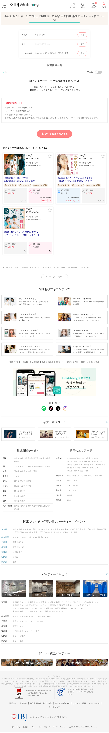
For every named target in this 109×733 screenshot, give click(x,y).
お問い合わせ (94, 703)
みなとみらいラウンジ (32, 616)
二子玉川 (97, 465)
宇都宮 (69, 495)
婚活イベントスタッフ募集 (67, 362)
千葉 (69, 481)
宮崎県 (40, 506)
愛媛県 (22, 501)
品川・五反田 (93, 461)
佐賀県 (22, 506)
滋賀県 (34, 466)
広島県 (22, 496)
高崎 (69, 500)
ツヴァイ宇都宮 (19, 636)
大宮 (69, 486)
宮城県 (22, 481)
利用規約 (23, 703)
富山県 (16, 491)
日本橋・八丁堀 (92, 468)
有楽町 (73, 458)
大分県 (34, 506)
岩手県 (16, 481)
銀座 (79, 458)
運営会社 (13, 703)
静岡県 (22, 471)
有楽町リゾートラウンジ (63, 602)
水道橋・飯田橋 (73, 471)
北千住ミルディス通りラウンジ (78, 605)
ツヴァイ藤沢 (46, 616)
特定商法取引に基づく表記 (41, 703)
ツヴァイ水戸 (34, 631)
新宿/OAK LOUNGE (57, 605)
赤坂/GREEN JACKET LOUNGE (72, 608)
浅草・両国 (84, 471)
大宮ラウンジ (18, 626)
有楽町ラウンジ (92, 602)
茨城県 (41, 458)
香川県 (16, 501)
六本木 (80, 461)
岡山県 (16, 496)
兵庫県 (28, 466)
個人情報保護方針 (62, 703)
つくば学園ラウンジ (20, 631)
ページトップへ (56, 277)
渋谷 (103, 465)
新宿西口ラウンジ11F (21, 602)
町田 (91, 465)
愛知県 (16, 471)
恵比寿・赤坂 (72, 461)
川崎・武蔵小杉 (88, 476)
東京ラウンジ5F (47, 602)
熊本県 (28, 506)
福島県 (28, 481)
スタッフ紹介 (47, 362)
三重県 (34, 471)
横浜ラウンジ (18, 616)
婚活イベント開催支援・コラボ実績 (24, 362)
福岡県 (16, 506)
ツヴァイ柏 (28, 621)
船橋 (75, 481)
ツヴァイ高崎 (18, 641)
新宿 (69, 458)
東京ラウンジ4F (79, 602)
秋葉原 (69, 465)
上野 (100, 461)
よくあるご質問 (79, 703)
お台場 (77, 468)
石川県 (22, 491)
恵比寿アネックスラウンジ (39, 605)
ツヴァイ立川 (44, 608)
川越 (73, 486)
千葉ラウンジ (18, 621)
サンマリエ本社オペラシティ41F (25, 608)
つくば (69, 490)
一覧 (106, 422)
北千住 (75, 465)
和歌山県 (46, 466)
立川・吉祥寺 (84, 465)
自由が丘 (70, 468)
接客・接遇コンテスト (90, 362)
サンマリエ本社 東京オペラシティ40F (50, 611)
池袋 (85, 461)
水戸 (74, 490)
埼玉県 (35, 458)
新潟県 (16, 486)
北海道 (16, 476)
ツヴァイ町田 (55, 608)
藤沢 (96, 476)
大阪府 (16, 466)
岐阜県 (28, 471)
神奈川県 (23, 458)
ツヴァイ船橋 (38, 621)
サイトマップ (54, 707)
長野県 (28, 486)
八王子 (83, 468)
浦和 (77, 486)
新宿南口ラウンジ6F (20, 605)
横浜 (69, 476)
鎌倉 (100, 476)
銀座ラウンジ (35, 602)
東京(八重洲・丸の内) (89, 458)
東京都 (16, 458)
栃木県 (47, 458)
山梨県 (22, 486)
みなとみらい (76, 476)
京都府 (22, 466)
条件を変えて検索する (56, 134)
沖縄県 (16, 509)
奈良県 (40, 466)
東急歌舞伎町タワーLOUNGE (24, 611)
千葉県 (30, 458)
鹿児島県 (46, 506)
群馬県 (16, 461)
